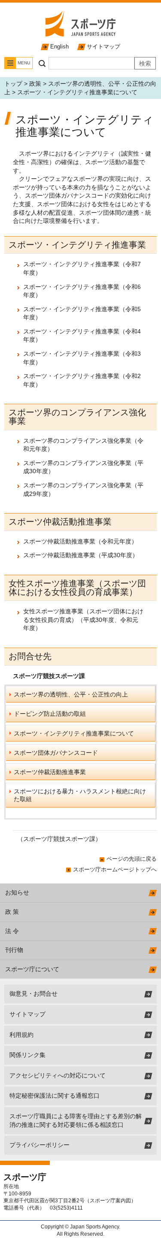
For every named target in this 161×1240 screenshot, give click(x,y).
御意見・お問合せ (33, 993)
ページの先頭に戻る (131, 859)
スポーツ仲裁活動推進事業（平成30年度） (80, 555)
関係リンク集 (27, 1054)
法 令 (12, 931)
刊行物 (14, 949)
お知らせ (17, 892)
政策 (35, 83)
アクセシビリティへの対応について (57, 1075)
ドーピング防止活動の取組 (50, 713)
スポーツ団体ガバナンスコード (56, 752)
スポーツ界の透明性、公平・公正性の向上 (71, 694)
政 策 (12, 911)
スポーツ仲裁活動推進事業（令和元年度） (80, 541)
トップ (13, 83)
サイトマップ (103, 46)
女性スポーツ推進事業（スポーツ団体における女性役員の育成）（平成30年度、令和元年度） (83, 619)
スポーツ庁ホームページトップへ (115, 869)
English (59, 46)
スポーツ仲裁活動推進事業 (50, 772)
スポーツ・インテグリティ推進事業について (74, 733)
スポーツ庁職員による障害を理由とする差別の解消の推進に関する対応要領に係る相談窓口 (75, 1120)
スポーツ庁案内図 (110, 1201)
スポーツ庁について (32, 969)
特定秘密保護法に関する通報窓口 (54, 1095)
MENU (24, 62)
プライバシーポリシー (39, 1144)
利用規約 (21, 1034)
